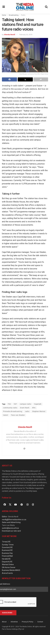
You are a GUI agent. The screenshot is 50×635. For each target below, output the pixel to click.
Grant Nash (24, 408)
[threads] (33, 504)
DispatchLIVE (7, 562)
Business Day (7, 553)
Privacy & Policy (27, 622)
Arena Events (7, 573)
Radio (23, 15)
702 (9, 404)
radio (27, 411)
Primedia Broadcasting (12, 411)
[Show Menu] (4, 7)
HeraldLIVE (6, 559)
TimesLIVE (6, 542)
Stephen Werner (38, 411)
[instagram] (27, 504)
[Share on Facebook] (9, 79)
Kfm (34, 408)
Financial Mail (7, 556)
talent (5, 415)
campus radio (25, 404)
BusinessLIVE (7, 550)
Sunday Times (8, 545)
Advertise (14, 622)
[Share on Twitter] (25, 79)
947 (15, 404)
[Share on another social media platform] (40, 79)
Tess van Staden (18, 415)
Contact (40, 622)
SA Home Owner (8, 567)
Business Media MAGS (11, 570)
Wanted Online (8, 564)
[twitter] (10, 504)
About (4, 622)
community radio (10, 408)
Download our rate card (11, 531)
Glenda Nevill (9, 35)
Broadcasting (13, 15)
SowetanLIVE (7, 547)
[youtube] (15, 504)
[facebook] (5, 504)
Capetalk (37, 404)
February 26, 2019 (25, 35)
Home (4, 15)
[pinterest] (21, 504)
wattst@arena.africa (10, 528)
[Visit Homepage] (25, 7)
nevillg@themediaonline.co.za (14, 520)
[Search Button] (46, 7)
